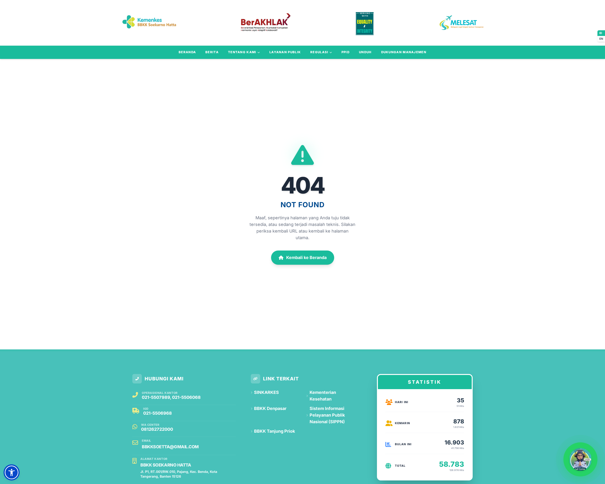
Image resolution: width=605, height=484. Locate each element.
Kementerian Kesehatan (323, 395)
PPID (345, 52)
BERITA (212, 52)
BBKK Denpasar (270, 408)
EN (601, 38)
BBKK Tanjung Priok (274, 431)
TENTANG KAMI (242, 52)
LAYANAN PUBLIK (285, 52)
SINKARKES (266, 392)
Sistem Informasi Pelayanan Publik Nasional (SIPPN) (327, 415)
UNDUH (365, 52)
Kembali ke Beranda (306, 257)
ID (600, 33)
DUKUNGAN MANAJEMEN (403, 52)
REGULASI (319, 52)
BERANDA (187, 52)
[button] (11, 472)
